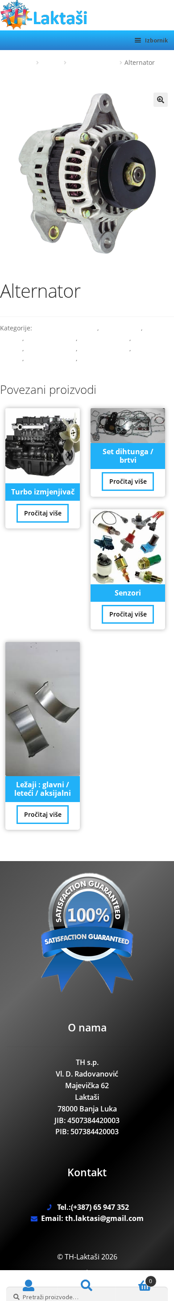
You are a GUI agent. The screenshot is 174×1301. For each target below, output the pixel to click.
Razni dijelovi (120, 328)
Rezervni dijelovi (93, 62)
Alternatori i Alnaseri (65, 328)
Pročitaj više (43, 513)
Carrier (51, 62)
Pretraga (87, 1286)
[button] (160, 100)
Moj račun (29, 1286)
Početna (22, 62)
